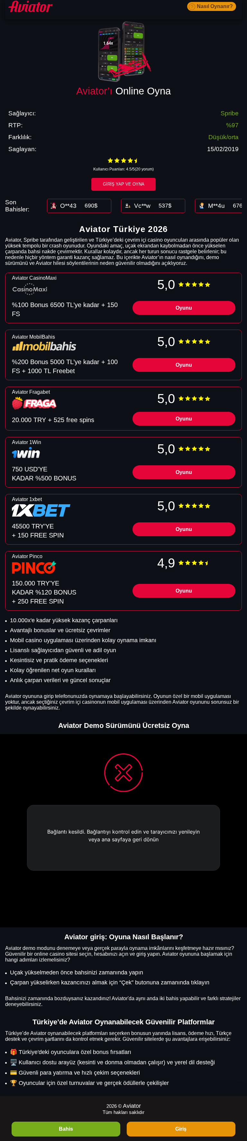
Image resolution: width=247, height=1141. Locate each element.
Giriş (181, 1129)
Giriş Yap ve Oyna (123, 184)
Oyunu (184, 308)
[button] (236, 1104)
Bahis (66, 1129)
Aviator (132, 1106)
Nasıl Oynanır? (215, 6)
